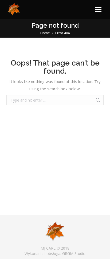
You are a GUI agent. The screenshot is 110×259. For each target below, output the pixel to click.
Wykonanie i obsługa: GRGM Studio (55, 253)
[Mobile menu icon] (98, 9)
